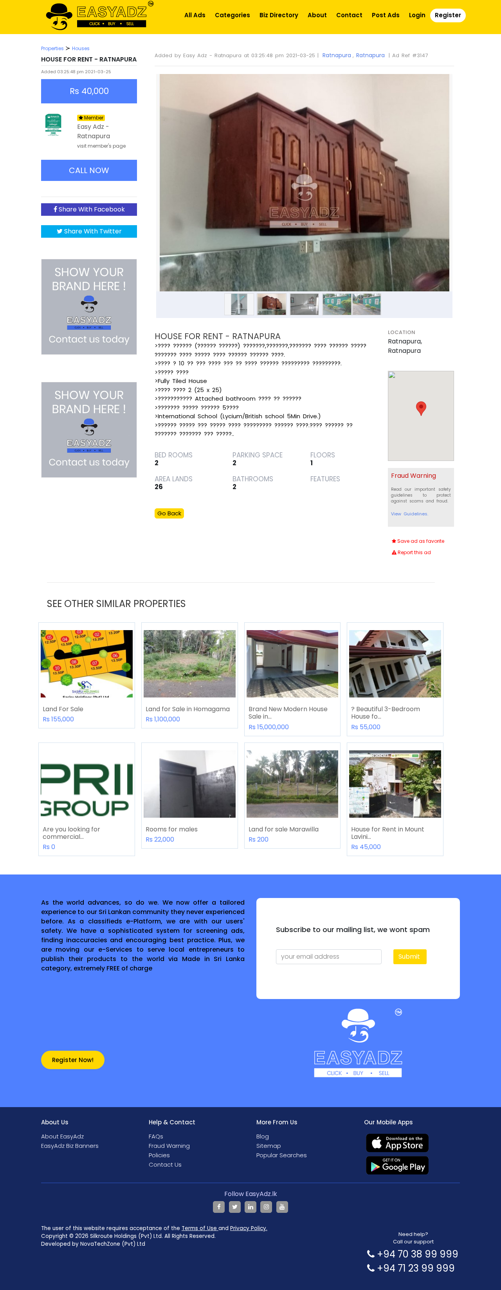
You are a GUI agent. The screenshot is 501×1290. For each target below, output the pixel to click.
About (317, 15)
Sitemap (268, 1146)
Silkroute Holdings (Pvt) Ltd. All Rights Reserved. (153, 1236)
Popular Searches (281, 1155)
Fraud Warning (169, 1146)
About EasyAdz (62, 1136)
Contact (349, 15)
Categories (232, 15)
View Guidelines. (409, 514)
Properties (52, 48)
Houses (81, 48)
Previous (144, 174)
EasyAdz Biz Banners (70, 1146)
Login (417, 15)
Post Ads (386, 15)
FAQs (156, 1136)
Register (448, 15)
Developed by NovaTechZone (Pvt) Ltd (93, 1244)
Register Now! (73, 1060)
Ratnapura (337, 55)
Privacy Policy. (248, 1228)
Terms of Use (200, 1228)
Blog (262, 1136)
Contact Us (165, 1164)
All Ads (194, 15)
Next (464, 174)
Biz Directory (279, 15)
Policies (159, 1155)
